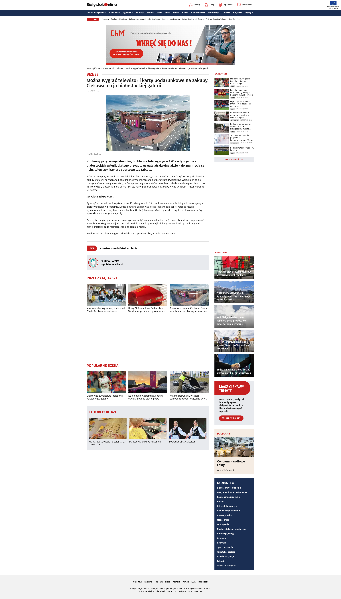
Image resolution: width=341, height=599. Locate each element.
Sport (159, 12)
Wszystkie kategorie (226, 565)
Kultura (150, 12)
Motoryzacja (213, 12)
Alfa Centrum (123, 248)
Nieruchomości (198, 12)
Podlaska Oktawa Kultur (182, 441)
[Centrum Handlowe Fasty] (234, 447)
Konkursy (105, 19)
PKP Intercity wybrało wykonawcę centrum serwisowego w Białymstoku (239, 115)
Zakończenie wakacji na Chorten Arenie (144, 19)
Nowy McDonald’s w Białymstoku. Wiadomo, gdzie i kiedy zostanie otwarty (146, 310)
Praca (167, 12)
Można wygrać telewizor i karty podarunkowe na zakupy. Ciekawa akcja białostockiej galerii (167, 68)
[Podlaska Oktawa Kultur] (187, 428)
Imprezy (197, 5)
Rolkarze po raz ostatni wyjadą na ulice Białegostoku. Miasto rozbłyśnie (240, 126)
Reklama (221, 538)
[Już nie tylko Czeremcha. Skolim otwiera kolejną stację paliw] (147, 382)
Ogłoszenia (228, 5)
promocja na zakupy (108, 248)
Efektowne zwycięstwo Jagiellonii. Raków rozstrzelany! (105, 397)
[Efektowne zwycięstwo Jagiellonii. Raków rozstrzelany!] (106, 382)
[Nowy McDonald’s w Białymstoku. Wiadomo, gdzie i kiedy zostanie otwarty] (147, 295)
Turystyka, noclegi (226, 552)
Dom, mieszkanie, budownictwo (232, 492)
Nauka (185, 12)
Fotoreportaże (103, 412)
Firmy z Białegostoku (96, 12)
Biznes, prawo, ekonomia (229, 488)
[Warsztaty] (108, 428)
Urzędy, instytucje (225, 556)
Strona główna (93, 68)
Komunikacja (247, 5)
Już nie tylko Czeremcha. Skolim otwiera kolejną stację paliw (145, 397)
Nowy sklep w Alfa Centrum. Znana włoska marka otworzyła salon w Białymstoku (189, 310)
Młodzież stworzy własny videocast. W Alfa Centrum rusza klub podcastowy (106, 310)
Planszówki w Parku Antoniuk (145, 441)
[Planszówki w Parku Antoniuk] (148, 428)
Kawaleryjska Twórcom (171, 19)
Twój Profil (203, 582)
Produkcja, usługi (225, 533)
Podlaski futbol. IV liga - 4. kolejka (242, 149)
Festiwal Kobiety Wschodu (216, 19)
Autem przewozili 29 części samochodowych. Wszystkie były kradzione (188, 397)
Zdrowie (226, 12)
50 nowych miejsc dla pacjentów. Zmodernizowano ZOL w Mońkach (241, 137)
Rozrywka (221, 543)
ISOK (193, 582)
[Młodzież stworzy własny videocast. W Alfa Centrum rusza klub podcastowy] (106, 295)
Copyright (171, 588)
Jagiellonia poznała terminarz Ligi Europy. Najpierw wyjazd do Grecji (241, 92)
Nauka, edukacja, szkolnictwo (231, 529)
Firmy (212, 5)
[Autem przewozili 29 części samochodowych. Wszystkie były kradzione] (189, 382)
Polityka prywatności (139, 588)
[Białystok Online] (102, 5)
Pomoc (185, 582)
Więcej (248, 12)
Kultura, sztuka (224, 515)
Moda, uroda (223, 520)
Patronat (159, 582)
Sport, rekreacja (225, 547)
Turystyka (237, 12)
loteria (134, 248)
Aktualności (235, 120)
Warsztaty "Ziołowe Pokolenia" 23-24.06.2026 (108, 443)
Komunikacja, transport (228, 510)
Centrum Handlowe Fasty (231, 463)
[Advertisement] (148, 338)
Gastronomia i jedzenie (228, 497)
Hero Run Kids (234, 19)
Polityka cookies (158, 588)
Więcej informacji (225, 470)
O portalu (137, 582)
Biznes (176, 12)
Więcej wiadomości (232, 159)
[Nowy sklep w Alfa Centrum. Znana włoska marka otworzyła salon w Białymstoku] (189, 295)
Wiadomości (114, 12)
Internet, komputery (227, 506)
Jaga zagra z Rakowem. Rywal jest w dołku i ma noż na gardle (240, 103)
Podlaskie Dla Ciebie (119, 19)
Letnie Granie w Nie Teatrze (193, 19)
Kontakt (176, 582)
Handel (220, 501)
